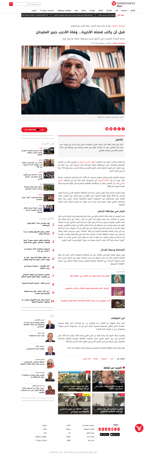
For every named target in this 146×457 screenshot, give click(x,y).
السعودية (104, 359)
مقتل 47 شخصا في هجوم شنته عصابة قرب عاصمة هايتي (33, 176)
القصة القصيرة (103, 180)
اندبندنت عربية (119, 43)
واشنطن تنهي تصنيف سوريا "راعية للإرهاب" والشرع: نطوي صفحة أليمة (37, 241)
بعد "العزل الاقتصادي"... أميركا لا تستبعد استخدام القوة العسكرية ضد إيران (36, 15)
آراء (116, 10)
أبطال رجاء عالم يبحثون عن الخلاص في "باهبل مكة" (89, 276)
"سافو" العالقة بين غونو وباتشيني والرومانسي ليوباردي (74, 410)
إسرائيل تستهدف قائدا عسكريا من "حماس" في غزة (37, 250)
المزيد (34, 10)
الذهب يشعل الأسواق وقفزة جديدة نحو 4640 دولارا (36, 232)
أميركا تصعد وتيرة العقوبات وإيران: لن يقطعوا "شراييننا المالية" (36, 300)
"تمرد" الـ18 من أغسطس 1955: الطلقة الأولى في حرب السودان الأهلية (32, 390)
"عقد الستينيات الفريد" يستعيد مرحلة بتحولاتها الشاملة (76, 387)
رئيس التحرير (90, 432)
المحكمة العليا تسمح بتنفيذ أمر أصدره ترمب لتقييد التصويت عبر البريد (82, 15)
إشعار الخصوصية (89, 429)
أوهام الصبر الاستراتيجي (35, 348)
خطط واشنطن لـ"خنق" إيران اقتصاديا (32, 198)
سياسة (124, 10)
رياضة (83, 10)
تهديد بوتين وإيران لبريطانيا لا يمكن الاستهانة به (33, 376)
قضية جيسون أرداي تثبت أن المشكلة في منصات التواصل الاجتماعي (34, 324)
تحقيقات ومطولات (64, 10)
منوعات (92, 10)
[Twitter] (115, 429)
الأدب (111, 359)
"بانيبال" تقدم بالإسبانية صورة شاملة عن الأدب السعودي (87, 288)
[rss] (100, 429)
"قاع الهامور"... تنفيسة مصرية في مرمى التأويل (37, 267)
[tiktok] (103, 429)
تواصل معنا (90, 436)
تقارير (40, 148)
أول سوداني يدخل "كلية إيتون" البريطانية (38, 224)
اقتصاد (109, 10)
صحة (76, 10)
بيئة (41, 184)
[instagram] (112, 429)
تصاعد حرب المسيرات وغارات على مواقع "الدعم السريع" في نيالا (32, 164)
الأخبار (132, 10)
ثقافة (100, 10)
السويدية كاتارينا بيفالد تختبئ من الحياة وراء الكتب (109, 387)
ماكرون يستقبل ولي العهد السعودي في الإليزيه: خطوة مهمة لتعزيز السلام (35, 275)
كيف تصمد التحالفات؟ (36, 335)
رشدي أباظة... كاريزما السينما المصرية (36, 283)
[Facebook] (118, 429)
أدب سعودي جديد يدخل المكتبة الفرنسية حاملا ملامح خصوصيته (85, 300)
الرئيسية (121, 26)
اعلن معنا (91, 440)
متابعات (40, 160)
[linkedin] (106, 429)
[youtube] (109, 429)
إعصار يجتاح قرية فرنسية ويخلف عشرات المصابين (33, 187)
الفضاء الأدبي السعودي (87, 162)
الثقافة (96, 359)
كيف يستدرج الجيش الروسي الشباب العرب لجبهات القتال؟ (31, 152)
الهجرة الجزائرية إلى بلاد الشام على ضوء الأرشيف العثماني (110, 410)
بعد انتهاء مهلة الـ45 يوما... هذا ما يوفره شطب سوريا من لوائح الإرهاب (36, 258)
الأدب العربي (87, 359)
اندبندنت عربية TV (47, 10)
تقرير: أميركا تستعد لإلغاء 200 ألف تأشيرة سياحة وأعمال (33, 210)
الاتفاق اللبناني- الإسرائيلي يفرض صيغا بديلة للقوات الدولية (32, 363)
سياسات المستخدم (88, 425)
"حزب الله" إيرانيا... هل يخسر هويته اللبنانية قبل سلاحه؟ (37, 292)
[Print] (106, 128)
